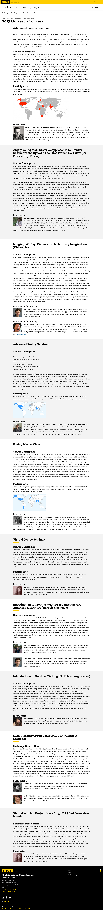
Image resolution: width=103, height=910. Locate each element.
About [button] (45, 13)
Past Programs (10, 18)
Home (3, 18)
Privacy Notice (5, 908)
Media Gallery (27, 13)
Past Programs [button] (15, 13)
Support (96, 2)
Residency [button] (5, 13)
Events (70, 870)
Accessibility (28, 908)
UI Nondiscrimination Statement (16, 908)
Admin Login (8, 901)
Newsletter (37, 13)
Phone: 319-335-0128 (9, 889)
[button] (95, 7)
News (70, 872)
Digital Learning (18, 18)
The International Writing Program (22, 7)
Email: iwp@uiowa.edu (9, 891)
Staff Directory (72, 875)
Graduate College (15, 2)
